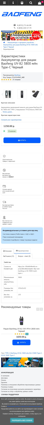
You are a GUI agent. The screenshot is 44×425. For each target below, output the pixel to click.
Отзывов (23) (9, 256)
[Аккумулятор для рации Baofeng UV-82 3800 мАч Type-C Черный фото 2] (36, 94)
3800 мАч (25, 353)
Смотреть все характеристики (11, 120)
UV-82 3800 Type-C (8, 355)
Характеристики (23, 251)
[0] (39, 3)
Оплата (3, 380)
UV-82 (19, 353)
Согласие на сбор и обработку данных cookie (17, 391)
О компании (5, 376)
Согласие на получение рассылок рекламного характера (21, 389)
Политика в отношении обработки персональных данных (21, 385)
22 (27, 334)
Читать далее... (8, 112)
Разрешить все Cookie (22, 420)
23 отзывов (16, 80)
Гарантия (4, 382)
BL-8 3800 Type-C (35, 353)
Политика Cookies (7, 387)
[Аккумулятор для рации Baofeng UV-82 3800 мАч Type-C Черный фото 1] (22, 94)
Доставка (4, 378)
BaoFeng (14, 353)
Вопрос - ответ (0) (24, 256)
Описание (8, 251)
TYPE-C (7, 353)
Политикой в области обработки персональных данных (25, 406)
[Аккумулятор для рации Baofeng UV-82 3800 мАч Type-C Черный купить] (8, 94)
